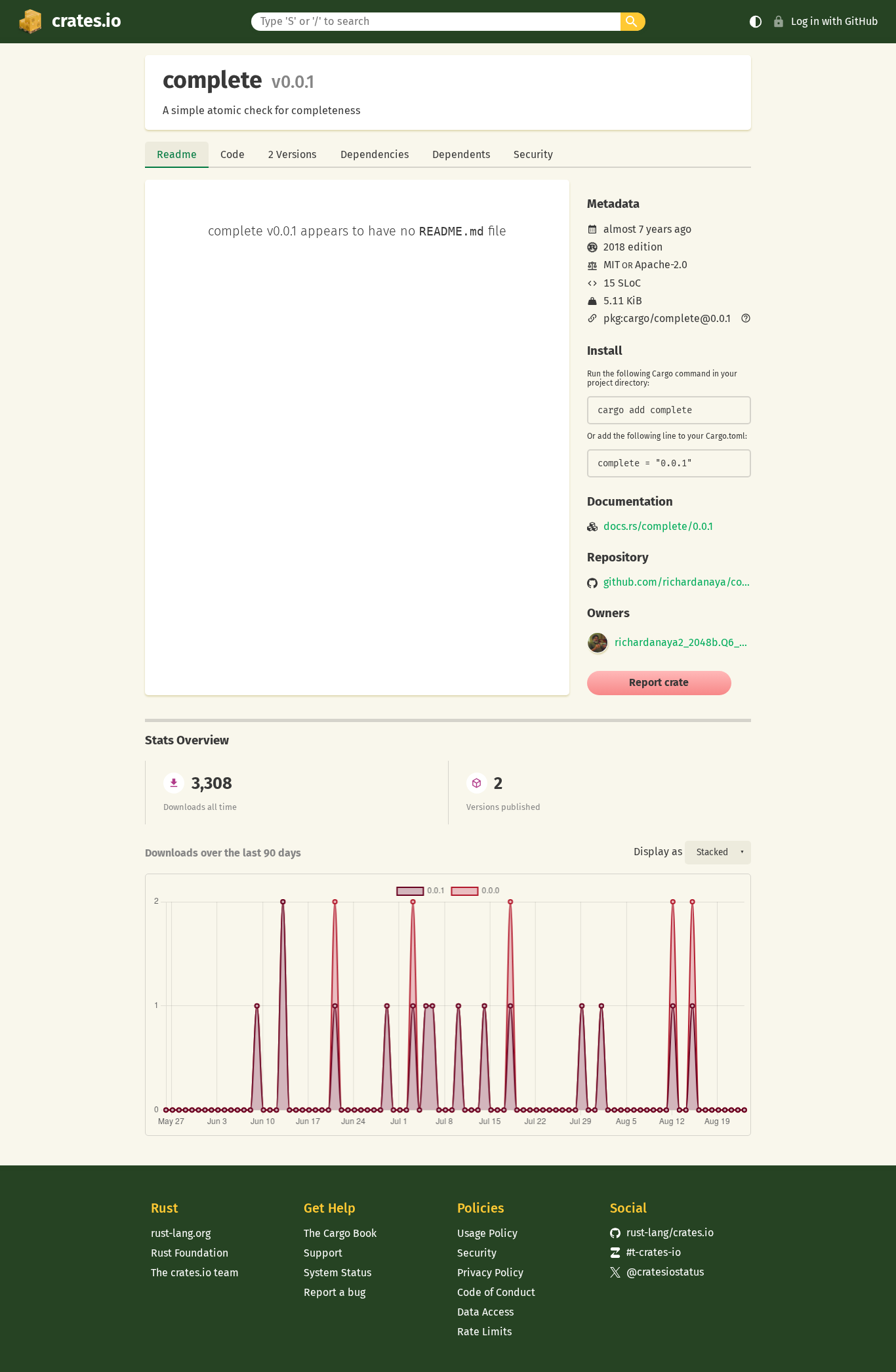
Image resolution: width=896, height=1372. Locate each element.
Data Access (485, 1312)
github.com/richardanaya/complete (677, 582)
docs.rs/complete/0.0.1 (658, 527)
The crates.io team (195, 1272)
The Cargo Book (340, 1233)
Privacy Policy (490, 1272)
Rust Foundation (189, 1253)
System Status (337, 1272)
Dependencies (374, 154)
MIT (611, 264)
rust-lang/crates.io (662, 1232)
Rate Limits (484, 1331)
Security (533, 154)
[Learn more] (746, 319)
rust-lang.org (181, 1233)
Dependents (461, 154)
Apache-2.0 (661, 264)
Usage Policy (487, 1233)
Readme (177, 154)
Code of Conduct (496, 1292)
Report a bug (334, 1292)
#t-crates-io (645, 1252)
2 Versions (292, 154)
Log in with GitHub (834, 21)
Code (232, 154)
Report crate (659, 682)
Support (323, 1253)
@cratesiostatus (657, 1272)
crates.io (86, 20)
